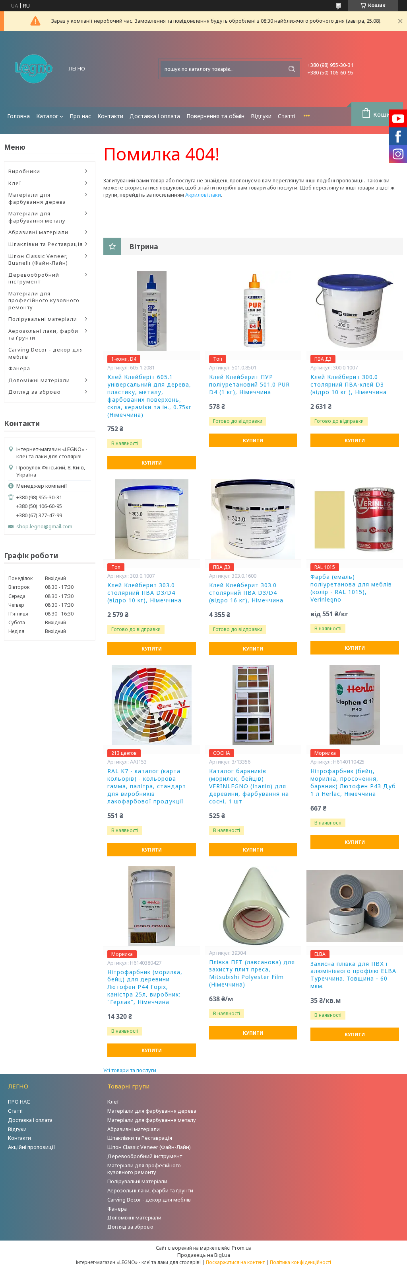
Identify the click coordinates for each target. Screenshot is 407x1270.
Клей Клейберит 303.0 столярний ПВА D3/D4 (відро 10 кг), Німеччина (144, 593)
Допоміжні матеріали (39, 380)
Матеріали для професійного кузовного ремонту (43, 300)
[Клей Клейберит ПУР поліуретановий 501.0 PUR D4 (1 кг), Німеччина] (253, 311)
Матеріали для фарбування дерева (37, 198)
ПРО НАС (19, 1101)
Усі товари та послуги (129, 1070)
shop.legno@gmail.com (44, 526)
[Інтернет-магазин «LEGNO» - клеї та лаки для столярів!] (34, 69)
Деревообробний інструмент (33, 278)
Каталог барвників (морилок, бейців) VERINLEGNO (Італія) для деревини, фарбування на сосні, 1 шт (249, 786)
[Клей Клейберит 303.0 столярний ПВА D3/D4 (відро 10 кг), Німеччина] (151, 519)
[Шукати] (292, 69)
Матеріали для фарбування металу (37, 217)
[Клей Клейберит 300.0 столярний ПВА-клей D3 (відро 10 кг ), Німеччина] (354, 311)
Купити (151, 462)
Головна (18, 116)
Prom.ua (242, 1247)
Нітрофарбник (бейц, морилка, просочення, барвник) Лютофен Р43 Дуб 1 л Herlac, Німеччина (353, 782)
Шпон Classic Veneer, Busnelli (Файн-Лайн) (38, 259)
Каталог (47, 116)
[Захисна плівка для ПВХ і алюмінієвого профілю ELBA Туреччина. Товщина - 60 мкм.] (354, 906)
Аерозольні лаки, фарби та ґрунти (43, 334)
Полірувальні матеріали (42, 318)
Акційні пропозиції (31, 1147)
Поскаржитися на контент (235, 1262)
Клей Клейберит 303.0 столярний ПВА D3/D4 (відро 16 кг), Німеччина (246, 593)
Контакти (110, 116)
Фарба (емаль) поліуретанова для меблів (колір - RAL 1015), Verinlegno (351, 588)
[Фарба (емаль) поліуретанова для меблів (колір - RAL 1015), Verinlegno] (354, 519)
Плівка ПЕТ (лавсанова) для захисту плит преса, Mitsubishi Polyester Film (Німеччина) (252, 974)
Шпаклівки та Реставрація (45, 244)
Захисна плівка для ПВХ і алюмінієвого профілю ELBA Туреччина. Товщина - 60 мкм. (353, 975)
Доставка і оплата (155, 116)
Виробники (24, 171)
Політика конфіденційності (300, 1262)
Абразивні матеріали (38, 232)
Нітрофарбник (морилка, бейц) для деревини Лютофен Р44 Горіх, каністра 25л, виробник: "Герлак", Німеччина (144, 987)
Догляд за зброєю (34, 391)
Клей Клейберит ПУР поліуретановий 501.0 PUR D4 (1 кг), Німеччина (249, 384)
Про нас (80, 116)
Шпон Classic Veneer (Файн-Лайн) (149, 1147)
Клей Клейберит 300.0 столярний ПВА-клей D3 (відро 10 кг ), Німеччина (348, 384)
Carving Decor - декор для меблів (45, 353)
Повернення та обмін (215, 116)
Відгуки (261, 116)
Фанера (19, 368)
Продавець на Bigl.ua (203, 1254)
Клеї (14, 183)
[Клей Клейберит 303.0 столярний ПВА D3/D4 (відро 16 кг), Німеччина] (253, 519)
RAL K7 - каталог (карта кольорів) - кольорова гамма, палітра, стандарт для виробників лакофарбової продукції (146, 786)
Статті (286, 116)
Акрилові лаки (203, 194)
